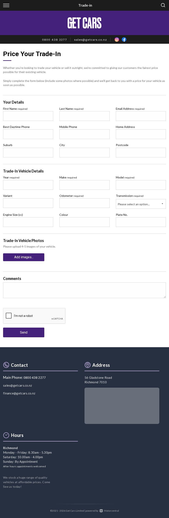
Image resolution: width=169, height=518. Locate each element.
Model (125, 177)
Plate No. (122, 214)
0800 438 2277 (54, 39)
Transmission (129, 195)
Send (23, 332)
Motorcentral (111, 510)
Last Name (71, 108)
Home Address (125, 127)
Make (68, 177)
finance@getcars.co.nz (19, 393)
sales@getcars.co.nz (90, 39)
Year (11, 177)
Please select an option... (134, 204)
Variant (7, 195)
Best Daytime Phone (16, 127)
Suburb (7, 145)
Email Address (130, 108)
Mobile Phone (68, 127)
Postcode (122, 145)
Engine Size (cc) (13, 214)
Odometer (71, 195)
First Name (15, 108)
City (62, 145)
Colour (63, 214)
